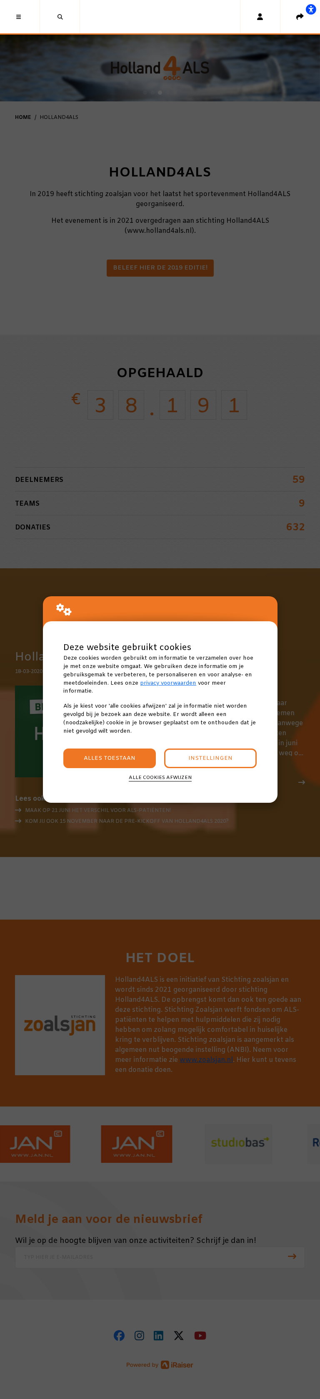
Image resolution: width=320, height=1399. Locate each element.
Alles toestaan (109, 758)
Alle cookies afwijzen (160, 777)
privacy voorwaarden (168, 683)
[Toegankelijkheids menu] (311, 9)
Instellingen (210, 758)
